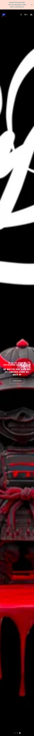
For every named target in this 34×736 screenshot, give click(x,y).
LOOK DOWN (17, 381)
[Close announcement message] (31, 4)
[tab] (14, 733)
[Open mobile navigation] (31, 14)
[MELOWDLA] (3, 14)
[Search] (21, 14)
